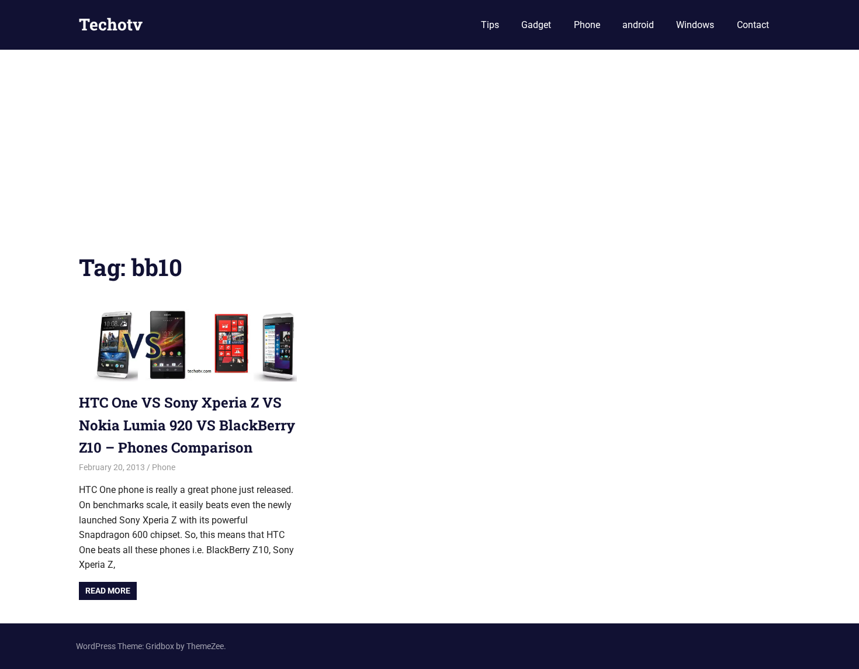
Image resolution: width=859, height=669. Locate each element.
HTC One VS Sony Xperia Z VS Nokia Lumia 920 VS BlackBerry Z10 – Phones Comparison (187, 425)
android (638, 24)
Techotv (111, 24)
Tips (490, 24)
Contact (753, 24)
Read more (107, 590)
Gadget (536, 24)
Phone (587, 24)
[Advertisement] (429, 137)
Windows (695, 24)
